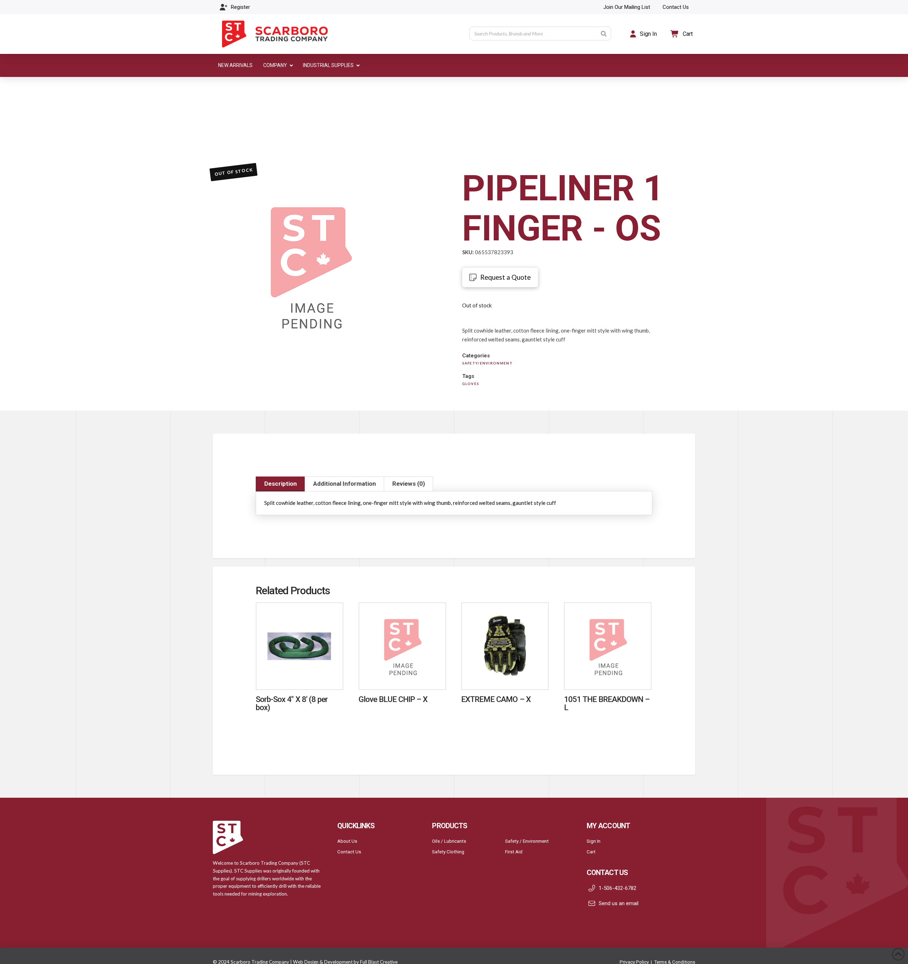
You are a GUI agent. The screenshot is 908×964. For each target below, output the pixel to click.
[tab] (280, 484)
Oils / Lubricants (449, 841)
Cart (591, 851)
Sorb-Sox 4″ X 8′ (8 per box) (292, 703)
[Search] (604, 33)
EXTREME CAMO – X (496, 699)
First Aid (513, 851)
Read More (300, 677)
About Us (347, 841)
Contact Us (349, 851)
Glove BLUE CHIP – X (393, 699)
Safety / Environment (527, 841)
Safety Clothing (448, 851)
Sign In (593, 841)
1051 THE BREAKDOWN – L (607, 703)
